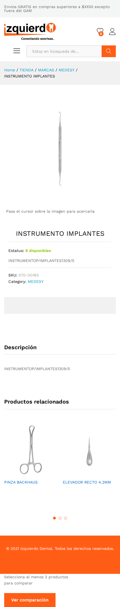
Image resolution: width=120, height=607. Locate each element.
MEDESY (36, 281)
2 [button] (60, 518)
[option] (30, 458)
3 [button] (65, 518)
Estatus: (16, 250)
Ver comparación (30, 600)
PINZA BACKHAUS (21, 482)
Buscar (109, 51)
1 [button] (54, 518)
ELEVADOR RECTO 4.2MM (87, 482)
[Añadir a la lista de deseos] (36, 473)
